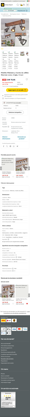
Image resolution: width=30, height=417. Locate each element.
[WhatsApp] (13, 146)
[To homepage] (7, 5)
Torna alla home (4, 14)
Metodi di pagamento (6, 348)
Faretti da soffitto (7, 15)
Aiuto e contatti (5, 376)
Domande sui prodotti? (22, 138)
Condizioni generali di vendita (9, 354)
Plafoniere (24, 14)
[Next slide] (28, 60)
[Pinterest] (10, 146)
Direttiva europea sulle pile (8, 352)
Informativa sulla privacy (7, 345)
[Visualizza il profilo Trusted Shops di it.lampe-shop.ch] (15, 400)
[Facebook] (3, 146)
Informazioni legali (6, 382)
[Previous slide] (2, 60)
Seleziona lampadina (15, 112)
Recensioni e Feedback (7, 378)
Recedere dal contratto (7, 358)
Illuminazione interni (15, 14)
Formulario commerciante (8, 380)
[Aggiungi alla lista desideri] (27, 79)
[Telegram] (17, 146)
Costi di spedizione (14, 86)
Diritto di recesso (5, 356)
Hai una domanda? (6, 343)
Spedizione (4, 350)
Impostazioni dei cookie (7, 363)
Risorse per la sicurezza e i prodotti (11, 278)
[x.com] (7, 146)
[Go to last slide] (1, 168)
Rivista (3, 373)
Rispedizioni (4, 361)
